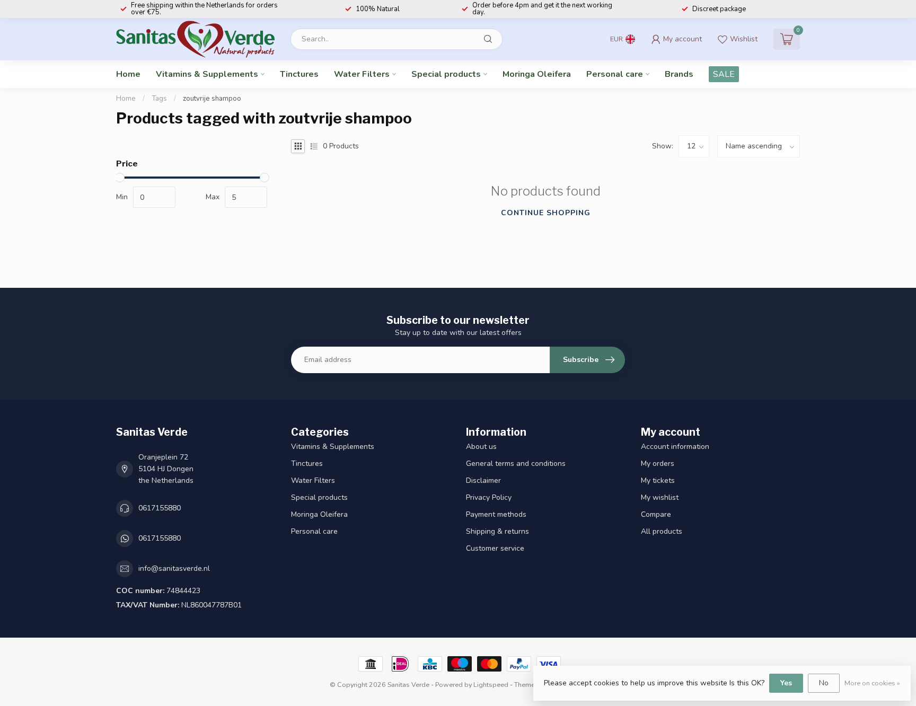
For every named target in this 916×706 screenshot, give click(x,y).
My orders (657, 463)
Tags (159, 98)
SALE (724, 74)
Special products (446, 74)
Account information (675, 447)
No (824, 683)
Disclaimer (483, 480)
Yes (786, 683)
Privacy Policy (489, 497)
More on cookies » (872, 682)
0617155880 (159, 508)
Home (128, 74)
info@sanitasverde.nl (174, 568)
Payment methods (496, 514)
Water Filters (362, 74)
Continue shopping (546, 213)
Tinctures (299, 74)
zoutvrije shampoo (212, 98)
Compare (656, 514)
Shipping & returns (497, 531)
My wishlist (660, 497)
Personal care (614, 74)
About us (481, 447)
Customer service (495, 548)
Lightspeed (490, 684)
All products (661, 531)
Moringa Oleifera (537, 74)
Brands (679, 74)
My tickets (658, 480)
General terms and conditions (516, 463)
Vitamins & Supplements (207, 74)
